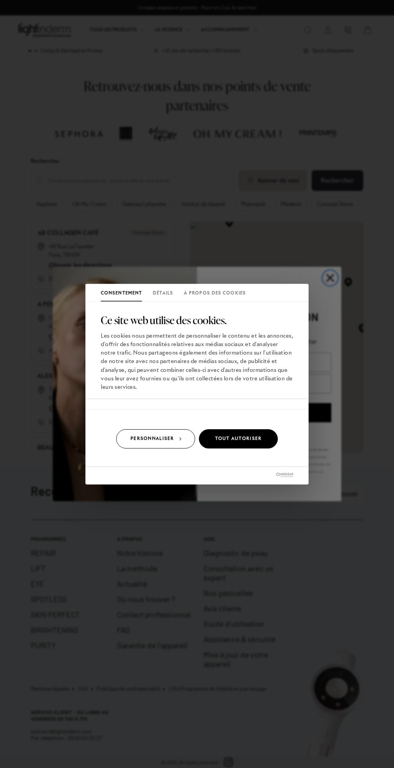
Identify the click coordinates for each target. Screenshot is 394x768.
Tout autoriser (238, 439)
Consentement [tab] (121, 293)
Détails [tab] (163, 293)
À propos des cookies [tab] (215, 293)
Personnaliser (152, 439)
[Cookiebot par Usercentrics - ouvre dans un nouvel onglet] (259, 474)
